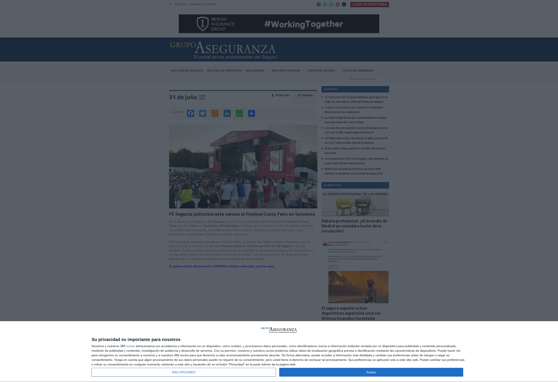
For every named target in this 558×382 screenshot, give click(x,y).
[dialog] (279, 351)
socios (130, 346)
